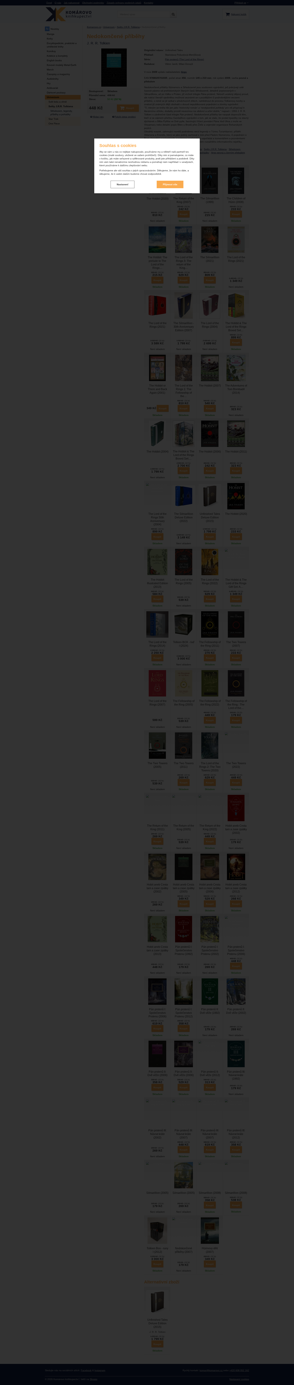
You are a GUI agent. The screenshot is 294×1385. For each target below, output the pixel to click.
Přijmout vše (170, 184)
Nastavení (122, 184)
